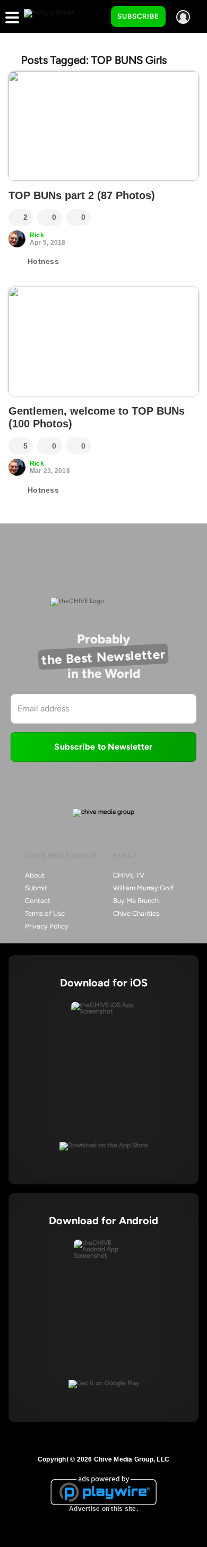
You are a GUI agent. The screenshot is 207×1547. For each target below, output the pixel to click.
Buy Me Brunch (136, 901)
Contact (37, 901)
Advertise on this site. (103, 1508)
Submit (36, 888)
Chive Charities (136, 913)
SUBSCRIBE (138, 16)
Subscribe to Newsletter (103, 747)
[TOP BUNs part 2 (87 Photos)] (103, 126)
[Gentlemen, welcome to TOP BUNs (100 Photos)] (103, 341)
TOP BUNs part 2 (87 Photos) (81, 195)
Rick (37, 235)
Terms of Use (45, 913)
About (35, 875)
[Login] (183, 17)
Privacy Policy (46, 926)
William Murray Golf (143, 888)
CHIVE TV (128, 875)
